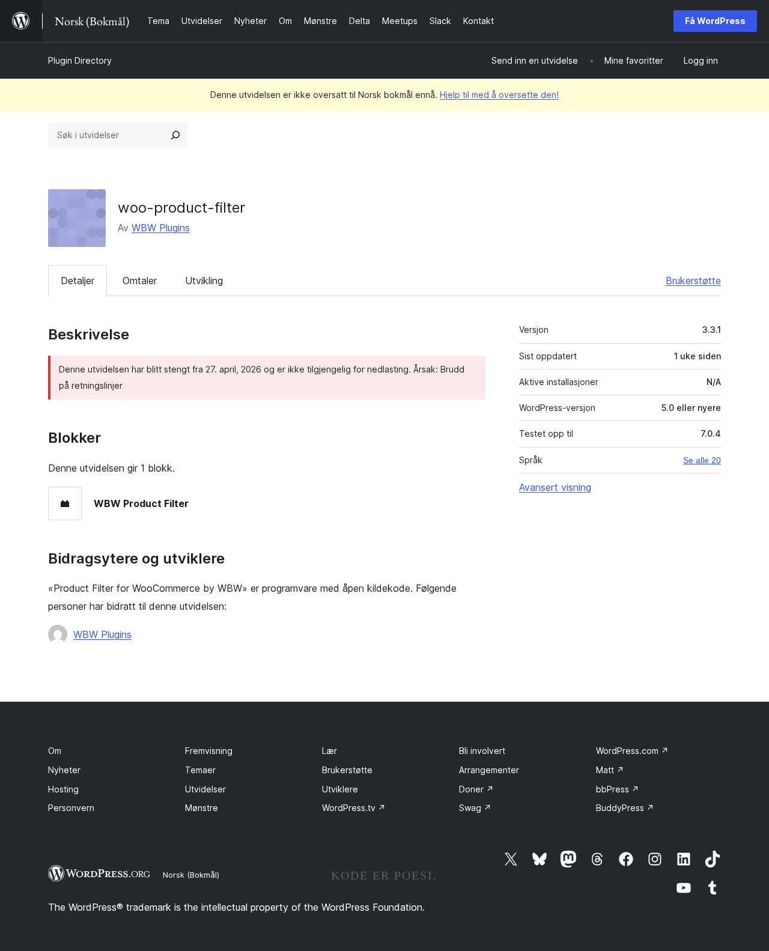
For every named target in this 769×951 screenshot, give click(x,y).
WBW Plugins (161, 228)
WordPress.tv (354, 808)
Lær (329, 751)
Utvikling (204, 281)
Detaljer (77, 281)
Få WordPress (715, 21)
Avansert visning (555, 487)
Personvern (71, 808)
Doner (476, 789)
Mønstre (201, 808)
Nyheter (64, 770)
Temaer (200, 770)
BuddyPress (625, 808)
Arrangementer (489, 770)
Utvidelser (205, 789)
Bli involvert (482, 751)
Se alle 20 (702, 460)
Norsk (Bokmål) (191, 875)
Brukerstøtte (693, 281)
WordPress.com (632, 751)
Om (54, 751)
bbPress (617, 789)
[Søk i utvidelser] (175, 135)
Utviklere (340, 789)
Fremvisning (209, 751)
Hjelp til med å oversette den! (499, 95)
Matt (610, 770)
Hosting (63, 789)
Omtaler (140, 281)
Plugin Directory (80, 60)
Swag (475, 808)
